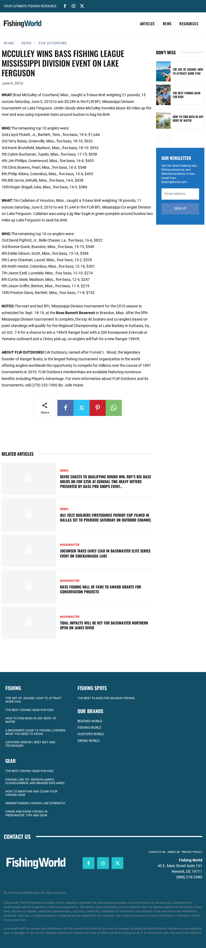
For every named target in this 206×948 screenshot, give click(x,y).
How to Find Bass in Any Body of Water (188, 118)
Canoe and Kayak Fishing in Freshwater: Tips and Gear (26, 813)
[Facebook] (65, 5)
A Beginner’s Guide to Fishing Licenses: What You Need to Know (35, 732)
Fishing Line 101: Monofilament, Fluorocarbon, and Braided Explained (34, 781)
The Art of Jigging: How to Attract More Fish (188, 71)
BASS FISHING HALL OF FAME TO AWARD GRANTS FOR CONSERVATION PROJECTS (100, 589)
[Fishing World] (22, 23)
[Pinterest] (98, 408)
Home (9, 43)
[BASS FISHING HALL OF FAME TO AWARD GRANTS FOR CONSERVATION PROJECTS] (29, 586)
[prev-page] (159, 138)
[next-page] (168, 138)
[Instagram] (73, 5)
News (26, 43)
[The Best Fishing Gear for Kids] (163, 95)
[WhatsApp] (114, 408)
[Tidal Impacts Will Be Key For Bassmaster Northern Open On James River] (29, 622)
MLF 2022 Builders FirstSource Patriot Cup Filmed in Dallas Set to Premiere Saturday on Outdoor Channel (105, 517)
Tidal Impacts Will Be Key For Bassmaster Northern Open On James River (104, 625)
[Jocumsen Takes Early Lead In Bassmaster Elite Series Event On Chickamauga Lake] (29, 550)
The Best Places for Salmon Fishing (106, 698)
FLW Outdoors (53, 43)
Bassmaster (69, 544)
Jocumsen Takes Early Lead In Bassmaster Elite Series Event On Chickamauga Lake (105, 553)
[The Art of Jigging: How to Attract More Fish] (163, 71)
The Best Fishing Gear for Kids (186, 95)
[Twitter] (82, 5)
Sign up (180, 208)
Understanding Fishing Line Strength (35, 803)
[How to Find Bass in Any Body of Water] (163, 118)
